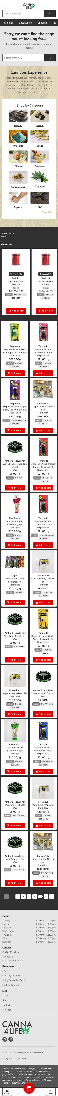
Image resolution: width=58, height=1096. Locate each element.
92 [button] (46, 896)
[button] (4, 5)
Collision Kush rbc (16, 281)
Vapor (15, 575)
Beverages (40, 166)
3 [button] (23, 896)
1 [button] (12, 896)
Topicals (18, 207)
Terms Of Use (21, 1058)
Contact (6, 1004)
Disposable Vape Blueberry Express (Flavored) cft (43, 750)
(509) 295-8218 (10, 952)
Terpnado (15, 346)
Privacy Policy (7, 1058)
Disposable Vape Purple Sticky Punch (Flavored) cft (14, 409)
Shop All (18, 125)
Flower (40, 125)
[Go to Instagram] (10, 1039)
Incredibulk (43, 575)
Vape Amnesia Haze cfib (15, 693)
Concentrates (18, 186)
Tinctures (40, 186)
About (5, 995)
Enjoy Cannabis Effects (13, 980)
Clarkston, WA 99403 (12, 960)
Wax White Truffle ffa (43, 693)
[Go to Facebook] (4, 1039)
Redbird (16, 278)
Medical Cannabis (11, 985)
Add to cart (17, 310)
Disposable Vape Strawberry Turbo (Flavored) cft (43, 352)
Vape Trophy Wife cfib (43, 805)
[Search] (49, 13)
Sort (51, 1093)
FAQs (5, 970)
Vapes (40, 145)
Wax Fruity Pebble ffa (14, 636)
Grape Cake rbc (46, 281)
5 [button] (34, 896)
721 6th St (7, 956)
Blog (4, 1000)
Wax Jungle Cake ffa (15, 805)
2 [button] (17, 896)
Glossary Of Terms (11, 975)
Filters (7, 1093)
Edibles (18, 166)
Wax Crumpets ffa (15, 859)
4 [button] (29, 896)
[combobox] (23, 13)
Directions (7, 1009)
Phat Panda (15, 518)
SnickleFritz (43, 403)
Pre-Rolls (18, 145)
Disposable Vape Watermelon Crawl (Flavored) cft (43, 524)
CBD (40, 207)
